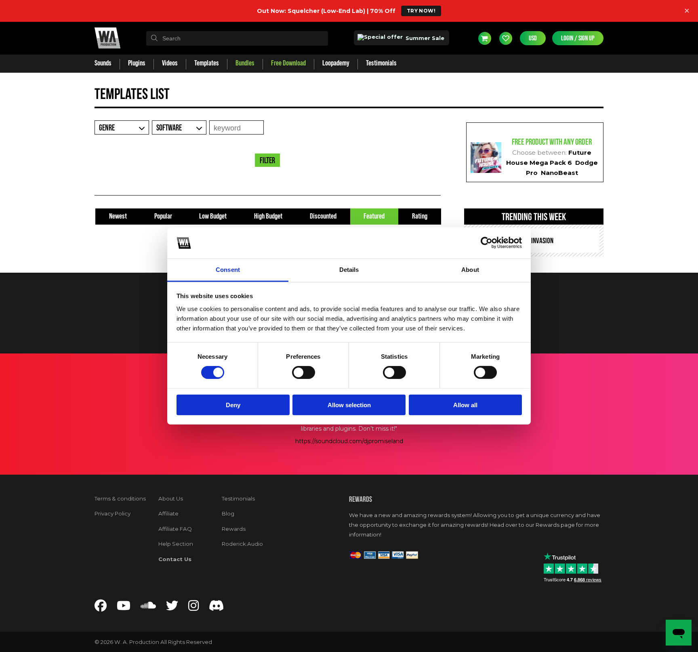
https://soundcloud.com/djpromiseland (349, 441)
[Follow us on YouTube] (123, 608)
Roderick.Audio (242, 544)
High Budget (268, 216)
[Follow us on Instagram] (193, 608)
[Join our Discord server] (216, 608)
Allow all (465, 404)
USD (533, 38)
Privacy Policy (112, 513)
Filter (267, 161)
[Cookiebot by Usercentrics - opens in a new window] (486, 243)
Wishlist (505, 38)
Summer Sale (424, 38)
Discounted (323, 216)
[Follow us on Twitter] (172, 608)
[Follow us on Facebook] (101, 608)
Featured (374, 216)
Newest (118, 216)
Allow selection (349, 404)
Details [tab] (349, 269)
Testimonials (238, 498)
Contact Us (174, 559)
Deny (233, 404)
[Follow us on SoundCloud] (148, 608)
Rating (419, 216)
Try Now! (421, 11)
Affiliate (168, 513)
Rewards (234, 529)
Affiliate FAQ (175, 529)
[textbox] (237, 38)
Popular (163, 216)
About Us (170, 498)
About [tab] (470, 269)
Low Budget (213, 216)
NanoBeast (559, 173)
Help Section (175, 544)
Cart (484, 38)
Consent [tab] (228, 269)
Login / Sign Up (578, 38)
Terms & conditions (120, 498)
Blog (228, 513)
